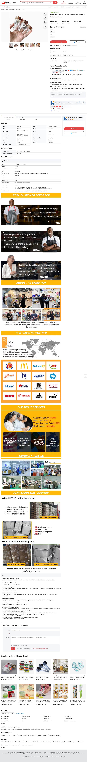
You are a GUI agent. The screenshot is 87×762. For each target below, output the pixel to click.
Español (16, 753)
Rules (85, 7)
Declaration (57, 756)
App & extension (69, 7)
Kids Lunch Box (31, 735)
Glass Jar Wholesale (68, 741)
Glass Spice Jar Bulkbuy (27, 745)
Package (24, 718)
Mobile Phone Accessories (70, 721)
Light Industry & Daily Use (9, 9)
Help (62, 7)
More (2, 747)
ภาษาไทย (65, 753)
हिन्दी (62, 753)
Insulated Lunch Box (42, 735)
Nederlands (46, 753)
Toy (23, 721)
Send (13, 648)
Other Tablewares (11, 735)
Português (21, 753)
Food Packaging (4, 718)
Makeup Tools (46, 716)
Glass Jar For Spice (15, 745)
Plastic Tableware (22, 735)
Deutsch (41, 753)
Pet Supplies (67, 716)
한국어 (54, 753)
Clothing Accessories (48, 721)
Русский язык (31, 753)
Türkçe (70, 753)
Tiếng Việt (74, 753)
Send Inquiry (59, 42)
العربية (51, 753)
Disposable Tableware (6, 721)
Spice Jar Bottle (79, 741)
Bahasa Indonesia (81, 753)
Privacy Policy (63, 756)
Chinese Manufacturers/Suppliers (27, 752)
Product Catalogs (20, 713)
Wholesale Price (45, 752)
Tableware (18, 9)
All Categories (6, 7)
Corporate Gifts (25, 716)
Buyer (56, 7)
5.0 (69, 119)
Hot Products (10, 752)
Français (25, 753)
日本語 (58, 753)
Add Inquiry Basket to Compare (25, 50)
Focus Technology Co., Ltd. (35, 756)
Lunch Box (23, 9)
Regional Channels (59, 752)
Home (2, 9)
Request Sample (73, 45)
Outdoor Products (68, 718)
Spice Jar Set (5, 745)
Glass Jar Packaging (57, 741)
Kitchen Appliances (5, 716)
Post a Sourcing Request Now (40, 648)
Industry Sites (52, 752)
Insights (77, 752)
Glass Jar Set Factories (7, 741)
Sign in (84, 3)
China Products (17, 752)
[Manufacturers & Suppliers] (8, 2)
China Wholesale (38, 752)
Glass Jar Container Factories (43, 741)
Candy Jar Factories (30, 741)
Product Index (67, 752)
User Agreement (51, 756)
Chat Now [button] (78, 42)
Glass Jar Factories (19, 741)
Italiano (36, 753)
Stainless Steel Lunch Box (54, 735)
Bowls (3, 735)
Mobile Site (73, 752)
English (11, 753)
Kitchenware (46, 718)
